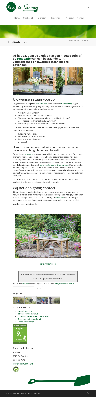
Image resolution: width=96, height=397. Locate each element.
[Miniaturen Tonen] (48, 264)
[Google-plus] (84, 393)
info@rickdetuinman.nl (64, 283)
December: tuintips (26, 321)
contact (25, 283)
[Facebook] (80, 393)
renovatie (24, 58)
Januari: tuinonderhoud (28, 313)
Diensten (42, 18)
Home (17, 18)
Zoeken (38, 288)
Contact (80, 18)
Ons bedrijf (28, 18)
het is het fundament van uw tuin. (54, 165)
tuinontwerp (41, 103)
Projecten (69, 18)
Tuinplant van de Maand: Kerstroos (33, 316)
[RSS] (88, 393)
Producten (56, 18)
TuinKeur (36, 393)
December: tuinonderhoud (29, 319)
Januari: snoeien (25, 311)
